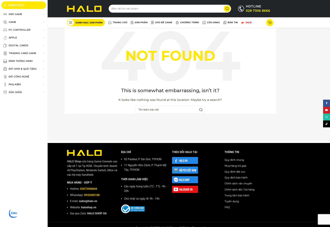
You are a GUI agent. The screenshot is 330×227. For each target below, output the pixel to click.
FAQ (227, 207)
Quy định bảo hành (236, 177)
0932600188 (92, 195)
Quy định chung (234, 159)
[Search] (227, 8)
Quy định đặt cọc (235, 171)
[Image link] (84, 152)
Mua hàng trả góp (235, 165)
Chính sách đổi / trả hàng (239, 189)
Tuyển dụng (232, 201)
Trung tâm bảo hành (237, 195)
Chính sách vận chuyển (238, 183)
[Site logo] (84, 8)
